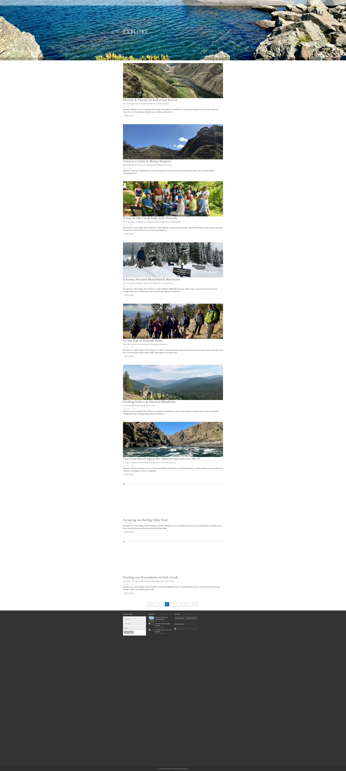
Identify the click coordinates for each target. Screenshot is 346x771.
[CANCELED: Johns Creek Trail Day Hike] (151, 631)
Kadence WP (185, 768)
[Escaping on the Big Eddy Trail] (173, 500)
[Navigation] (221, 2)
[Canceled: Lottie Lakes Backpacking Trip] (151, 619)
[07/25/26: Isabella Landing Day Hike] (151, 625)
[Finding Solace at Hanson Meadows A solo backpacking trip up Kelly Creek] (173, 382)
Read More (128, 116)
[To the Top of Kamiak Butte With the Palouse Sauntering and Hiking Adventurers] (173, 321)
